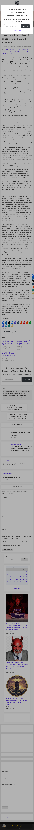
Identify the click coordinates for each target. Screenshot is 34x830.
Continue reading (17, 30)
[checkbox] (4, 825)
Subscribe (25, 26)
